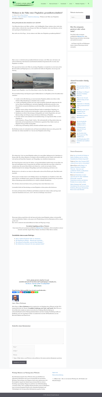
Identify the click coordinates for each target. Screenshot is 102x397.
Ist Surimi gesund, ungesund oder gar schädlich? (81, 129)
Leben (70, 3)
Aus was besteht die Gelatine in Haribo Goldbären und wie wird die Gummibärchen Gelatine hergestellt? (79, 157)
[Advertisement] (37, 47)
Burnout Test (80, 36)
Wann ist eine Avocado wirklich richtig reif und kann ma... (83, 99)
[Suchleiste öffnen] (88, 3)
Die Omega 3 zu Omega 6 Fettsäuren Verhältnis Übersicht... (83, 93)
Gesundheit (43, 3)
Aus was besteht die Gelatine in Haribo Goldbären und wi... (81, 123)
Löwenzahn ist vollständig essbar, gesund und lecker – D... (83, 105)
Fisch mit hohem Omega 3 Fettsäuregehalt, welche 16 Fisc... (83, 87)
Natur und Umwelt (53, 3)
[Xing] (29, 292)
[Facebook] (14, 292)
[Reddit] (32, 292)
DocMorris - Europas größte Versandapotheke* (38, 283)
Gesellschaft (63, 3)
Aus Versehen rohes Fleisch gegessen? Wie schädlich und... (82, 134)
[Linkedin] (25, 292)
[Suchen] (88, 17)
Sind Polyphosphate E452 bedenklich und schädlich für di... (83, 140)
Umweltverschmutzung (33, 17)
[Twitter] (17, 292)
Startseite (14, 17)
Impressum (55, 372)
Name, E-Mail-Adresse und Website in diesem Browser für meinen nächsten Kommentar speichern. (38, 358)
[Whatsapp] (36, 292)
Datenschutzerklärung (57, 375)
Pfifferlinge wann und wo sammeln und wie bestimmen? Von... (83, 111)
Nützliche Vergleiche (80, 3)
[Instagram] (21, 292)
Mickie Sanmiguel (74, 184)
